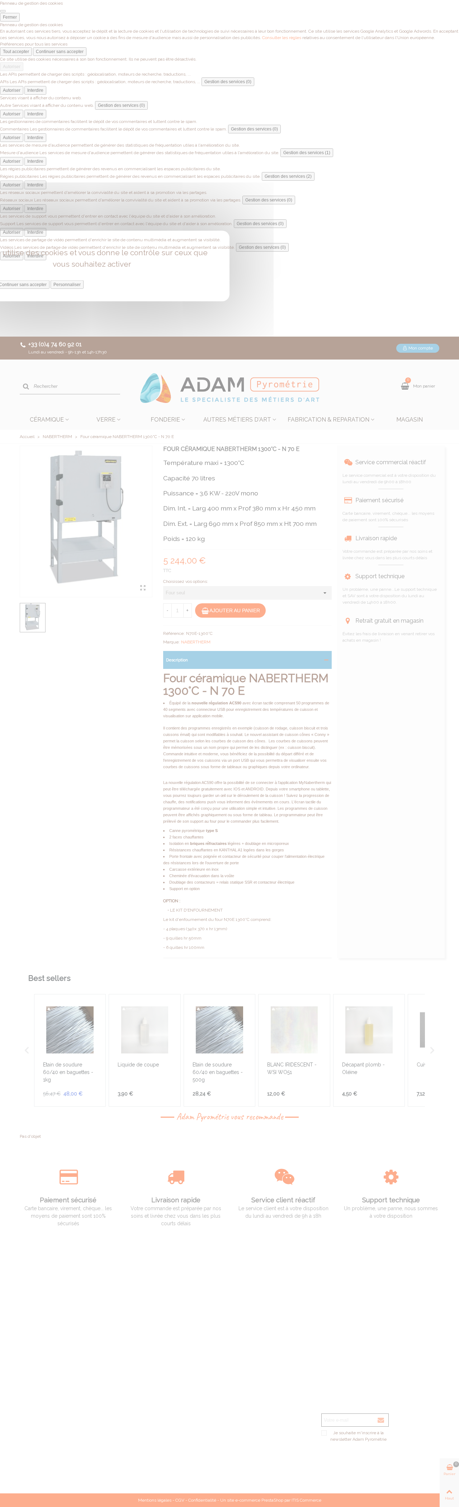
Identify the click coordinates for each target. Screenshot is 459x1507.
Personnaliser (67, 284)
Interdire (35, 90)
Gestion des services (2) (288, 176)
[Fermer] (3, 11)
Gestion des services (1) (306, 152)
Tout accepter (16, 51)
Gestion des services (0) (227, 81)
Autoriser (11, 66)
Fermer (10, 17)
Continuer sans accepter (60, 51)
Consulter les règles (281, 37)
